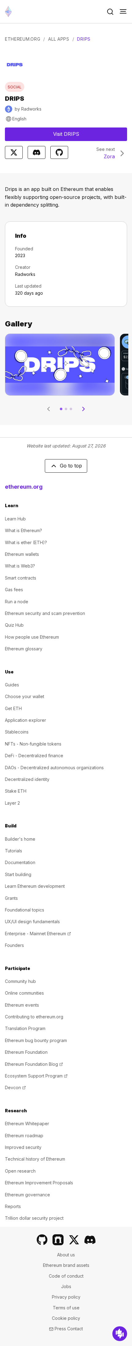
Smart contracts (20, 577)
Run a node (16, 601)
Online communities (24, 993)
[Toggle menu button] (123, 11)
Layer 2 (12, 803)
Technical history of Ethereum (35, 1159)
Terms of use (66, 1307)
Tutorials (13, 850)
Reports (13, 1206)
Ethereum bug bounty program (36, 1040)
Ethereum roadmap (24, 1135)
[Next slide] (83, 408)
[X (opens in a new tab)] (74, 1239)
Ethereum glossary (23, 648)
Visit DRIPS (84, 136)
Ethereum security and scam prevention (45, 613)
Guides (12, 684)
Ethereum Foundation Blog (34, 1064)
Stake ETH (15, 791)
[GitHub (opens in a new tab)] (42, 1239)
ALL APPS (58, 39)
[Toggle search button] (110, 11)
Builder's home (20, 839)
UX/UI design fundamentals (32, 921)
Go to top (71, 466)
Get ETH (13, 708)
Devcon (15, 1087)
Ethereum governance (27, 1194)
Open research (20, 1171)
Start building (18, 874)
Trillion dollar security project (34, 1218)
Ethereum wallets (22, 554)
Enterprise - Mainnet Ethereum (38, 933)
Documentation (20, 862)
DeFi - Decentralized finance (34, 755)
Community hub (20, 981)
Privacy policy (66, 1297)
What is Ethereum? (23, 530)
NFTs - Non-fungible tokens (33, 743)
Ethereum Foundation (26, 1052)
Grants (11, 898)
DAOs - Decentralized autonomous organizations (54, 767)
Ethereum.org (22, 39)
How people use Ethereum (32, 637)
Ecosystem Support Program (36, 1075)
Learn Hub (15, 518)
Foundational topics (24, 909)
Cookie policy (66, 1318)
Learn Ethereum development (35, 886)
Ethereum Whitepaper (27, 1123)
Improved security (23, 1147)
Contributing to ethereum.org (34, 1016)
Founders (14, 945)
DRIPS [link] (84, 39)
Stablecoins (17, 731)
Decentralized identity (27, 779)
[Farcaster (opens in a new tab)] (58, 1239)
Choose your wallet (24, 696)
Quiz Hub (14, 625)
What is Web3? (20, 565)
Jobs (66, 1286)
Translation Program (25, 1028)
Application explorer (25, 720)
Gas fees (14, 589)
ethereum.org (24, 486)
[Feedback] (119, 1333)
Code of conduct (66, 1276)
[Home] (8, 11)
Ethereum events (22, 1005)
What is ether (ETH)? (26, 542)
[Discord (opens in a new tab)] (89, 1239)
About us (66, 1254)
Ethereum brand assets (66, 1265)
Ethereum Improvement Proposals (39, 1182)
